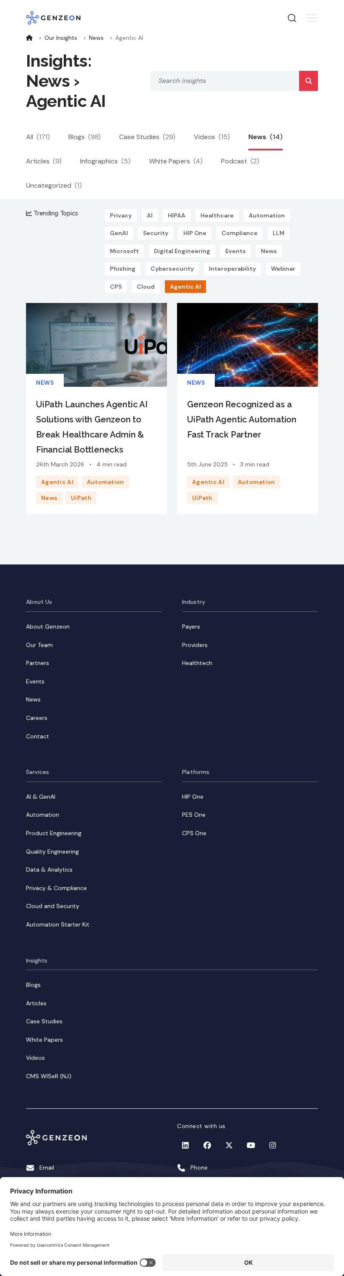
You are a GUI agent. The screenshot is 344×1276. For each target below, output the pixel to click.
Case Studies (147, 136)
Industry (193, 602)
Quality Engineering (52, 851)
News (96, 37)
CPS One (194, 833)
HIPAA (176, 215)
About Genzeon (48, 626)
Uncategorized (54, 185)
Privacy (121, 215)
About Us (39, 602)
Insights (36, 960)
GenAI (119, 233)
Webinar (283, 268)
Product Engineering (53, 833)
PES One (194, 814)
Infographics (105, 161)
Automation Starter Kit (57, 924)
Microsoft (124, 251)
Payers (191, 626)
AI (150, 215)
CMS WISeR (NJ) (48, 1076)
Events (235, 251)
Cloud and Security (52, 906)
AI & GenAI (40, 796)
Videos (212, 136)
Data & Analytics (49, 869)
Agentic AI (185, 286)
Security (155, 233)
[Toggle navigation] (311, 18)
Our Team (39, 645)
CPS (116, 286)
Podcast (240, 161)
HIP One (194, 233)
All (38, 136)
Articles (44, 161)
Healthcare (217, 215)
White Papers (176, 161)
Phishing (123, 268)
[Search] (308, 81)
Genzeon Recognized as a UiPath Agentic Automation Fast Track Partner (242, 419)
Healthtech (197, 663)
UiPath (81, 498)
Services (37, 772)
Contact (37, 736)
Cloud (146, 286)
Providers (195, 645)
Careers (36, 718)
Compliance (240, 233)
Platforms (195, 772)
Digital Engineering (182, 251)
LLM (278, 233)
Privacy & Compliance (56, 888)
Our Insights (60, 37)
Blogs (84, 136)
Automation (267, 215)
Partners (37, 663)
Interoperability (232, 268)
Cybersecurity (172, 268)
